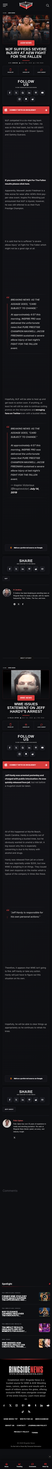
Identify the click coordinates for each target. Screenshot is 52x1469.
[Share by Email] (42, 568)
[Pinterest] (35, 92)
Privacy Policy (21, 1432)
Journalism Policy (37, 1425)
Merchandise (41, 1419)
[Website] (14, 604)
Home (4, 12)
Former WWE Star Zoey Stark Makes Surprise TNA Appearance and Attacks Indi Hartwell (14, 1298)
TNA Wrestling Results (11, 1324)
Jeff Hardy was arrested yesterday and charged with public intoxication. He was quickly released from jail (25, 779)
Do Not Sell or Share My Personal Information (26, 1446)
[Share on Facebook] (9, 568)
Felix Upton (14, 718)
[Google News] (22, 92)
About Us (9, 1425)
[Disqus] (26, 1228)
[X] (16, 92)
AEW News (11, 12)
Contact (21, 1425)
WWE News (11, 667)
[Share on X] (16, 568)
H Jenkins (14, 63)
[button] (47, 5)
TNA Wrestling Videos (11, 1292)
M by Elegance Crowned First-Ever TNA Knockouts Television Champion (13, 1314)
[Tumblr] (35, 1405)
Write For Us (26, 1419)
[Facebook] (9, 92)
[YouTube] (42, 92)
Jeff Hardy (9, 1109)
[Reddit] (32, 99)
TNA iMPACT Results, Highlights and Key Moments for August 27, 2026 (13, 1329)
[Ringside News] (26, 5)
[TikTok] (23, 1411)
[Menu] (5, 5)
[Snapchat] (26, 99)
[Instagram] (19, 99)
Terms (35, 1432)
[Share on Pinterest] (29, 568)
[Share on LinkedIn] (22, 568)
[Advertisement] (23, 273)
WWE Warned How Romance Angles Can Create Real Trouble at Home (13, 1345)
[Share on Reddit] (35, 568)
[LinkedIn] (29, 92)
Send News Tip (11, 1419)
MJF (6, 578)
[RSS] (29, 1411)
